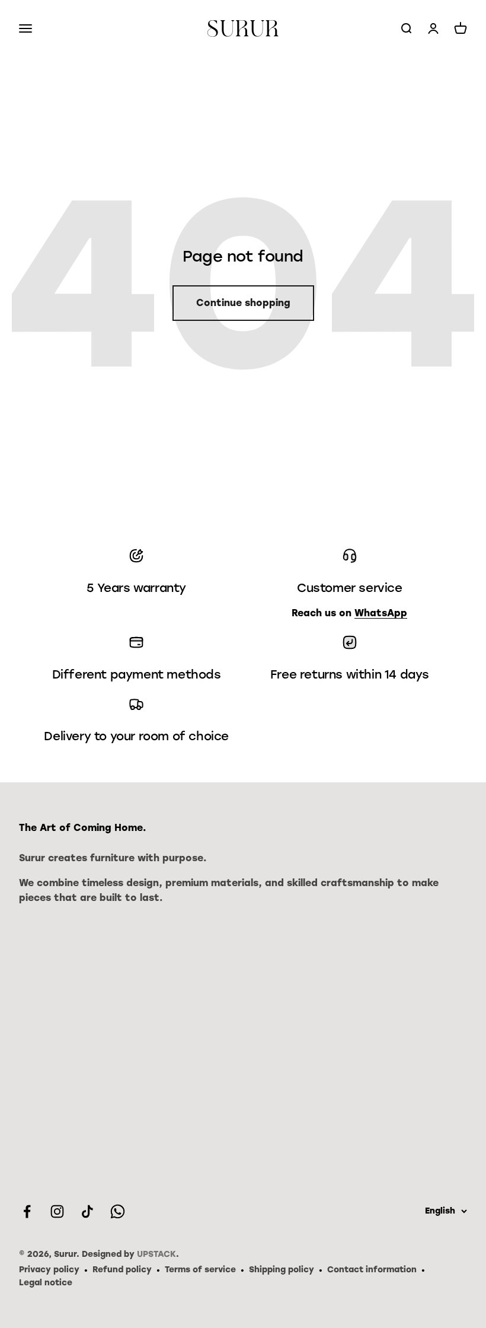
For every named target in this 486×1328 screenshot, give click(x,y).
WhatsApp (380, 613)
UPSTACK (156, 1254)
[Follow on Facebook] (27, 1211)
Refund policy (122, 1270)
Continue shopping (243, 302)
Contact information (372, 1270)
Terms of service (200, 1270)
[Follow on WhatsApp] (118, 1211)
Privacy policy (49, 1270)
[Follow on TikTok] (87, 1211)
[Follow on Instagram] (57, 1211)
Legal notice (45, 1283)
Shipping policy (281, 1270)
